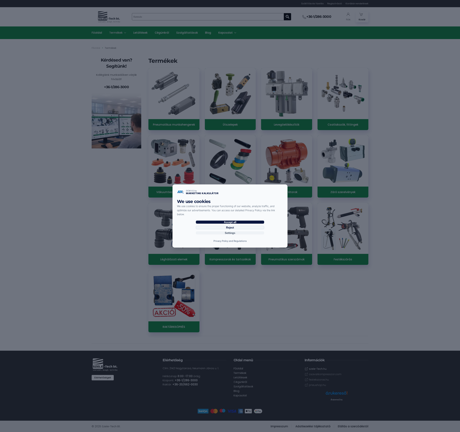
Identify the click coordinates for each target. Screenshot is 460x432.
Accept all (230, 222)
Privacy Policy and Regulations (230, 240)
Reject (230, 227)
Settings (230, 232)
